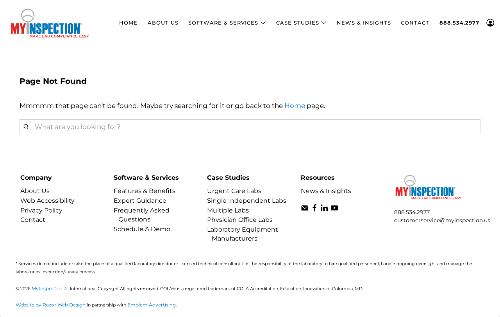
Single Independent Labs (246, 200)
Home (128, 22)
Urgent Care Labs (234, 191)
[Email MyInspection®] (305, 209)
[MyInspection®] (50, 23)
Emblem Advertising (151, 305)
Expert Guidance (140, 200)
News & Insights (364, 22)
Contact (415, 22)
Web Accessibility (47, 200)
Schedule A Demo (142, 229)
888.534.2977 (412, 212)
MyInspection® (50, 288)
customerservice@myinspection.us (442, 220)
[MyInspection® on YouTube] (334, 209)
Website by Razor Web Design (51, 305)
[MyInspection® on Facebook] (314, 209)
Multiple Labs (228, 210)
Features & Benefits (144, 191)
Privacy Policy (41, 210)
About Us (163, 22)
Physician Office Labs (240, 219)
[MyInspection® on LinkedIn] (324, 209)
